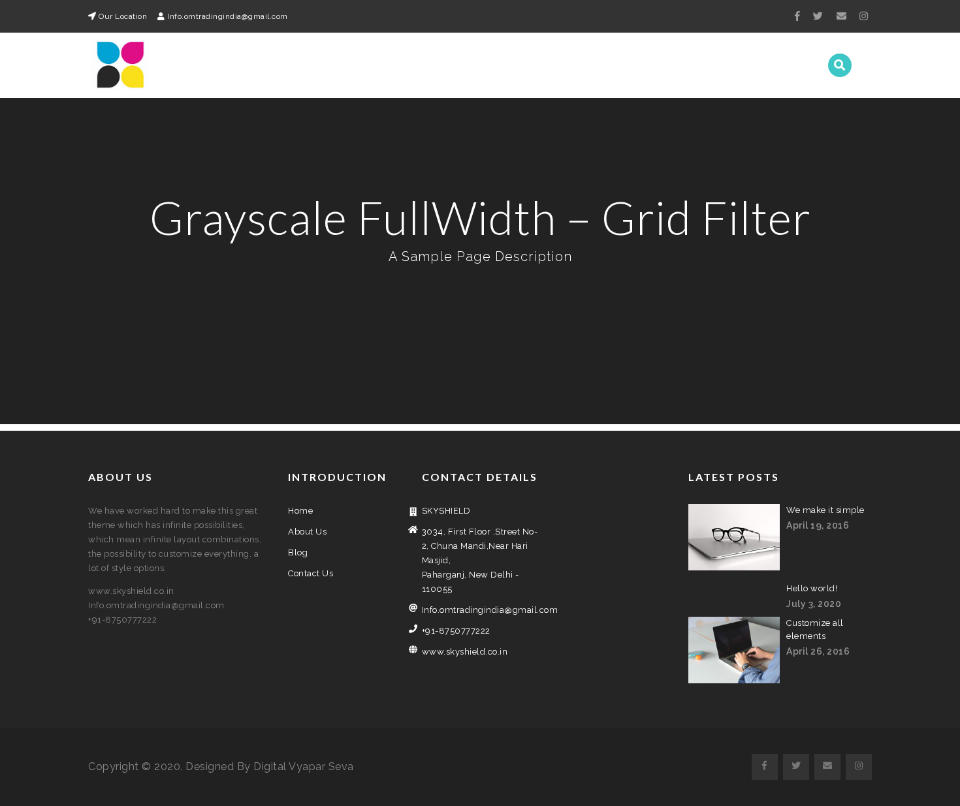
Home (599, 65)
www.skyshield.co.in (465, 652)
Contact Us (774, 65)
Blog (712, 65)
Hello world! (811, 588)
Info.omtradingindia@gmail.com (480, 610)
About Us (656, 65)
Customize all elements (815, 629)
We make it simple (825, 510)
